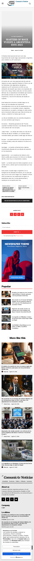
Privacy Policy (19, 235)
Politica (4, 526)
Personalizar (16, 546)
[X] (15, 214)
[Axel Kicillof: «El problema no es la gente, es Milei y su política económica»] (6, 326)
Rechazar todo (16, 550)
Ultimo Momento (17, 36)
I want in (16, 232)
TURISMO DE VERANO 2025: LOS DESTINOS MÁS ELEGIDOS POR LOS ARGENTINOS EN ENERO (8, 189)
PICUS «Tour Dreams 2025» (23, 188)
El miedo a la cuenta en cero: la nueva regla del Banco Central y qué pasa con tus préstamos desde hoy (22, 294)
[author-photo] (3, 372)
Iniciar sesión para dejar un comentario (17, 200)
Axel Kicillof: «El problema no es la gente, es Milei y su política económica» (21, 326)
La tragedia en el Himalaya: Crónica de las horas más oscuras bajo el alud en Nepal (22, 318)
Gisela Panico (7, 404)
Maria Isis (6, 371)
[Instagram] (7, 499)
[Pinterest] (18, 214)
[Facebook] (11, 214)
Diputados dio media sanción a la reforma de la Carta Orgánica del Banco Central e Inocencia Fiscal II (21, 310)
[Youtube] (16, 499)
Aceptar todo (16, 554)
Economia (4, 519)
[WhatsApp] (22, 214)
